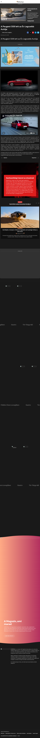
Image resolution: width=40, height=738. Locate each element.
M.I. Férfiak (20, 227)
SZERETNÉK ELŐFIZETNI (9, 635)
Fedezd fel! (30, 21)
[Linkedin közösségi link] (36, 32)
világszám (19, 233)
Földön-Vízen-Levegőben (7, 32)
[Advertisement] (20, 264)
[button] (36, 203)
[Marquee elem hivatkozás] (11, 324)
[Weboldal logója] (20, 1)
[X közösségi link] (30, 32)
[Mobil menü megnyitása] (1, 2)
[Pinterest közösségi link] (33, 32)
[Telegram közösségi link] (38, 32)
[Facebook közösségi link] (28, 32)
